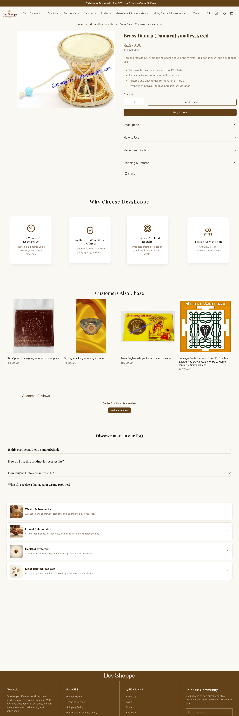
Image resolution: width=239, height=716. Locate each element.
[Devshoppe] (9, 13)
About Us (131, 696)
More (196, 13)
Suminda (53, 13)
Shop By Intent (31, 13)
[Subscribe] (229, 712)
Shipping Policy (74, 707)
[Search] (209, 13)
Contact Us (132, 707)
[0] (232, 13)
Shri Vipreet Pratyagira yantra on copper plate (33, 358)
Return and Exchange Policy (81, 712)
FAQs (129, 702)
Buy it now (180, 112)
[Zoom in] (112, 38)
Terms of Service (75, 702)
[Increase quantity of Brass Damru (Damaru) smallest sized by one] (141, 101)
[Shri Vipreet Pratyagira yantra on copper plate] (34, 326)
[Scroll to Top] (232, 698)
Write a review (119, 410)
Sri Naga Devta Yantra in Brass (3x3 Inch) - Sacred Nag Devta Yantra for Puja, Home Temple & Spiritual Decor (203, 361)
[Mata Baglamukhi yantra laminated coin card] (148, 326)
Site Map (131, 712)
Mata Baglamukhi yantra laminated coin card (146, 358)
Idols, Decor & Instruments (169, 13)
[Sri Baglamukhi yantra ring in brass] (91, 326)
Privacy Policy (74, 696)
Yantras (88, 13)
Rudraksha (70, 13)
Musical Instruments (101, 24)
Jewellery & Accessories (131, 13)
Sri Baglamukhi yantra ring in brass (84, 358)
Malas (104, 13)
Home (79, 24)
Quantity (129, 94)
